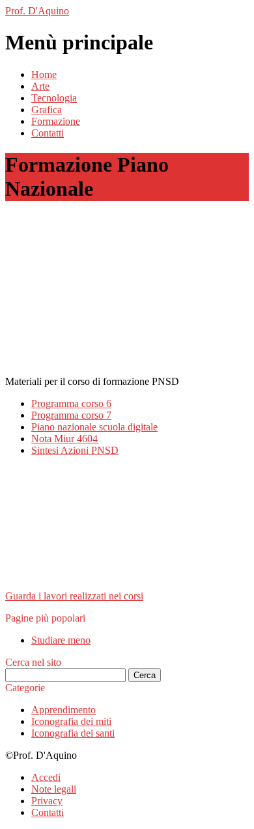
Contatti (47, 132)
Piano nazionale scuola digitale (94, 426)
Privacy (47, 800)
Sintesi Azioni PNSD (75, 450)
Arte (40, 86)
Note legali (53, 789)
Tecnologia (54, 97)
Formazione (55, 121)
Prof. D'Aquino (37, 10)
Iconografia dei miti (71, 721)
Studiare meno (61, 640)
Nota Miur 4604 (64, 438)
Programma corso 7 (71, 415)
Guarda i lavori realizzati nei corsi (74, 595)
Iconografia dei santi (73, 733)
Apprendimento (63, 709)
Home (44, 74)
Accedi (46, 777)
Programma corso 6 (71, 403)
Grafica (46, 109)
